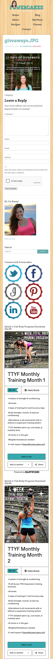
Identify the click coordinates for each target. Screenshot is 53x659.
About (15, 20)
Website (8, 157)
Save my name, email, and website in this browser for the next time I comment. (26, 171)
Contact (26, 29)
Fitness (37, 25)
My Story (37, 20)
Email (7, 148)
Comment (9, 114)
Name (7, 139)
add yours (36, 46)
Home (15, 15)
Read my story (10, 239)
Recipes (15, 25)
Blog (37, 15)
